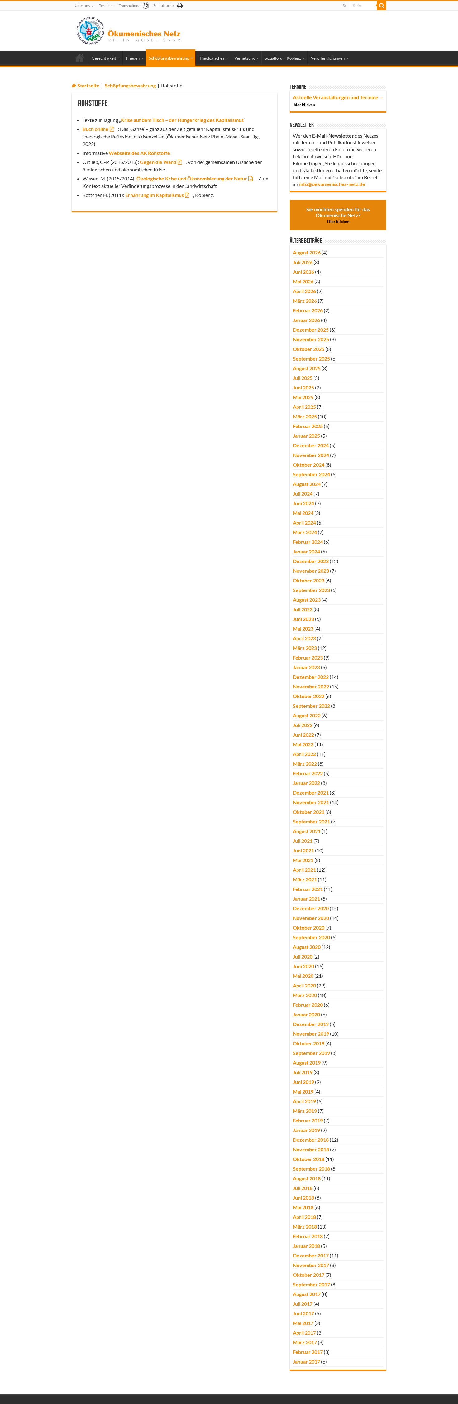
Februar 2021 (308, 889)
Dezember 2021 (311, 792)
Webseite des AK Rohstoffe (139, 153)
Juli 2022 (302, 725)
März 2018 (305, 1226)
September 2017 (311, 1284)
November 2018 (311, 1149)
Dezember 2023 (311, 561)
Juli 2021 (302, 841)
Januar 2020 (306, 1014)
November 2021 (311, 802)
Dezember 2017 (311, 1255)
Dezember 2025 (311, 330)
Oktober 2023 (308, 580)
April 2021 (304, 870)
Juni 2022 (303, 735)
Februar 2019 (308, 1120)
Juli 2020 (302, 956)
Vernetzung (244, 58)
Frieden (133, 58)
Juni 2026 (303, 272)
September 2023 (311, 590)
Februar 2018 (308, 1236)
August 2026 (307, 252)
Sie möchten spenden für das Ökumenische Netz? (338, 215)
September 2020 (311, 937)
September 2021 (311, 821)
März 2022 (305, 764)
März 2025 (305, 416)
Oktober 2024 (308, 465)
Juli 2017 (302, 1304)
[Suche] (381, 5)
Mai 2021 (303, 860)
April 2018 (304, 1217)
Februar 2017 (308, 1352)
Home (80, 57)
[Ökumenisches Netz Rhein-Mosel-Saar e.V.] (128, 29)
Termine (105, 5)
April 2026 (304, 291)
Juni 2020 (303, 966)
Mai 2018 (303, 1207)
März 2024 (305, 532)
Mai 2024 (303, 513)
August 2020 (307, 947)
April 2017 (304, 1333)
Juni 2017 (303, 1313)
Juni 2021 (303, 850)
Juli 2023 (302, 609)
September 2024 (311, 474)
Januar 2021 (306, 899)
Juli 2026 (302, 262)
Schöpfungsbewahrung (169, 58)
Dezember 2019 (311, 1024)
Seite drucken (165, 5)
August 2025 (307, 368)
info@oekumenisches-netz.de (332, 184)
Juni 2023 (303, 619)
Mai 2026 (303, 281)
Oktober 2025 (308, 349)
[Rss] (344, 6)
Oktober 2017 (308, 1275)
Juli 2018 (302, 1188)
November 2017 (311, 1265)
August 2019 (307, 1063)
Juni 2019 (303, 1082)
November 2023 (311, 571)
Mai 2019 (303, 1091)
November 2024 (311, 455)
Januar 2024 (306, 551)
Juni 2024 (303, 503)
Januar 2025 (306, 436)
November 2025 (311, 339)
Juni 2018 (303, 1198)
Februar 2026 (308, 310)
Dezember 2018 (311, 1140)
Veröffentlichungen (328, 58)
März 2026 (305, 301)
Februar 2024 (308, 542)
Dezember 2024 (311, 445)
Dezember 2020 (311, 908)
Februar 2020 (308, 1005)
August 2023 (307, 600)
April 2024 (304, 522)
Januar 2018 (306, 1246)
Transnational (130, 5)
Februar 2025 (308, 426)
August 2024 (307, 484)
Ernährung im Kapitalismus (154, 195)
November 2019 (311, 1034)
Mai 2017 (303, 1323)
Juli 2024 (302, 494)
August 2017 (307, 1294)
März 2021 (305, 879)
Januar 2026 (306, 320)
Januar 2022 (306, 783)
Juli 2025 (302, 378)
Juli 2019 (302, 1072)
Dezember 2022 (311, 677)
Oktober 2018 (308, 1159)
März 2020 (305, 995)
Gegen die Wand (158, 162)
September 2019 (311, 1053)
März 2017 (305, 1342)
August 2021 (307, 831)
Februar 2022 (308, 773)
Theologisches (211, 58)
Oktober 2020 (308, 928)
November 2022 (311, 686)
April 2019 (304, 1101)
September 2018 (311, 1169)
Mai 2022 (303, 744)
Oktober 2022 (308, 696)
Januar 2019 (306, 1130)
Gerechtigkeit (104, 58)
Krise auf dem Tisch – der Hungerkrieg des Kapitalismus (182, 120)
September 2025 (311, 358)
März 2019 (305, 1111)
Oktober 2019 (308, 1043)
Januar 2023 (306, 667)
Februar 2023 (308, 657)
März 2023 (305, 648)
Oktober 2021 (308, 812)
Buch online (95, 129)
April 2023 (304, 638)
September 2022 (311, 706)
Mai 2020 (303, 976)
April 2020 (304, 985)
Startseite (87, 85)
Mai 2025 (303, 397)
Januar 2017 (306, 1361)
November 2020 (311, 918)
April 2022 (304, 754)
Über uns (82, 5)
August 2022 (307, 715)
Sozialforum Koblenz (283, 58)
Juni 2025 (303, 387)
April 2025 (304, 407)
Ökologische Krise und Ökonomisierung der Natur (191, 178)
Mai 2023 (303, 629)
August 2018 (307, 1178)
